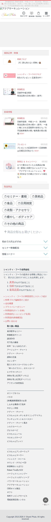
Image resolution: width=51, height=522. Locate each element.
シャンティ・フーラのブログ (29, 74)
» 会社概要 (8, 303)
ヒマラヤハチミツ (14, 372)
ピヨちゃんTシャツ (15, 441)
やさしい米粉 (12, 408)
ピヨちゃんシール (14, 434)
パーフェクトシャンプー (17, 474)
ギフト (10, 492)
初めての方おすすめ (11, 241)
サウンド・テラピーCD (16, 463)
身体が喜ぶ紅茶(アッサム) (17, 376)
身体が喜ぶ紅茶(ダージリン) (18, 379)
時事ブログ (21, 59)
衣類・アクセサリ (18, 210)
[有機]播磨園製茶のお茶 (17, 401)
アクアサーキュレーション (18, 485)
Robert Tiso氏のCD (15, 470)
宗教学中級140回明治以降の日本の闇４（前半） (30, 94)
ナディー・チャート (15, 353)
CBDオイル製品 (13, 488)
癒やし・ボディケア (19, 216)
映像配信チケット (14, 335)
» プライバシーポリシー (14, 307)
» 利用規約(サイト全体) (14, 310)
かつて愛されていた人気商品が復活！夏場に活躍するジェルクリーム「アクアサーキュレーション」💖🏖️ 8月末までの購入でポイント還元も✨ (32, 171)
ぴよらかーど (12, 430)
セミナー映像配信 (10, 248)
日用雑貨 (26, 203)
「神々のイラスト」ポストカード (21, 368)
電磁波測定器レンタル (16, 500)
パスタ (10, 397)
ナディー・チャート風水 (17, 423)
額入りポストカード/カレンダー (20, 364)
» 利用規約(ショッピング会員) (17, 314)
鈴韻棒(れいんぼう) (15, 466)
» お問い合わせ (10, 321)
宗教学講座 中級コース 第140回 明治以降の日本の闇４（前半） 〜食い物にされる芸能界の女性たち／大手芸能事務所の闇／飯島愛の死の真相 (32, 128)
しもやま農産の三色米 (16, 404)
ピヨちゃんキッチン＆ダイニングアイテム (24, 415)
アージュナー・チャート (17, 350)
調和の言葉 (11, 357)
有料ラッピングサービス (17, 496)
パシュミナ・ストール (16, 459)
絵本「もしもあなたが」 (17, 346)
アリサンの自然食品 (15, 383)
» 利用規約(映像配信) (13, 317)
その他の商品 (15, 223)
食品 (10, 203)
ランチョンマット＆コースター (20, 419)
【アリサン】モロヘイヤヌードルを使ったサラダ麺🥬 (25, 3)
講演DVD (11, 339)
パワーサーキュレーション (18, 481)
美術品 (39, 196)
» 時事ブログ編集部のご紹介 (16, 300)
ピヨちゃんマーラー (15, 455)
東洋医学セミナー (14, 331)
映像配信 (21, 89)
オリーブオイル (13, 393)
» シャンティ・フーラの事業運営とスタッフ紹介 (25, 296)
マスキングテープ (14, 438)
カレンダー (11, 361)
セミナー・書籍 (17, 196)
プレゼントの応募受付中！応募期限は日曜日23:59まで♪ (32, 149)
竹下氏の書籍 (12, 342)
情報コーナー (8, 254)
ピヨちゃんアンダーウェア (18, 451)
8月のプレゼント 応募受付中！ (30, 78)
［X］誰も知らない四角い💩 (29, 63)
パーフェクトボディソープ (18, 477)
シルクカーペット (14, 426)
